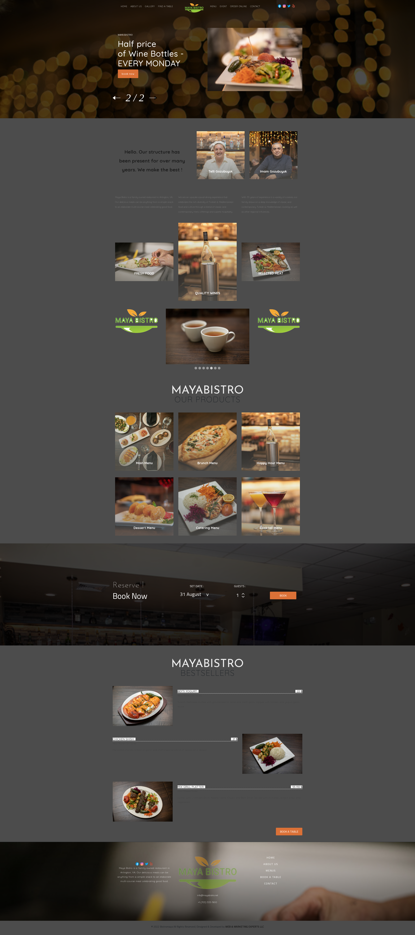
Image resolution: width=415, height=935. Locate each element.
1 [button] (196, 368)
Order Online (238, 6)
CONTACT (255, 6)
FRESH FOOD (144, 273)
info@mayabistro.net (207, 895)
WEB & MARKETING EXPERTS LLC (244, 927)
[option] (214, 336)
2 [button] (199, 368)
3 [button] (203, 368)
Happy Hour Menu (271, 463)
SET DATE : (197, 586)
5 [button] (211, 368)
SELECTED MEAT (270, 273)
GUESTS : (240, 586)
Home (124, 6)
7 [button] (219, 368)
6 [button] (215, 368)
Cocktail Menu (271, 528)
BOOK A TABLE (289, 831)
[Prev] (119, 97)
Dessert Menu (144, 528)
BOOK (283, 595)
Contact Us (128, 55)
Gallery (150, 6)
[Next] (150, 97)
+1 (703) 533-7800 (207, 902)
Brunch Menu (207, 463)
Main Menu (144, 463)
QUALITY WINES (207, 293)
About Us (136, 6)
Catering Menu (207, 528)
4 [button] (207, 368)
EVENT (223, 6)
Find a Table (165, 6)
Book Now (128, 73)
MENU (213, 6)
